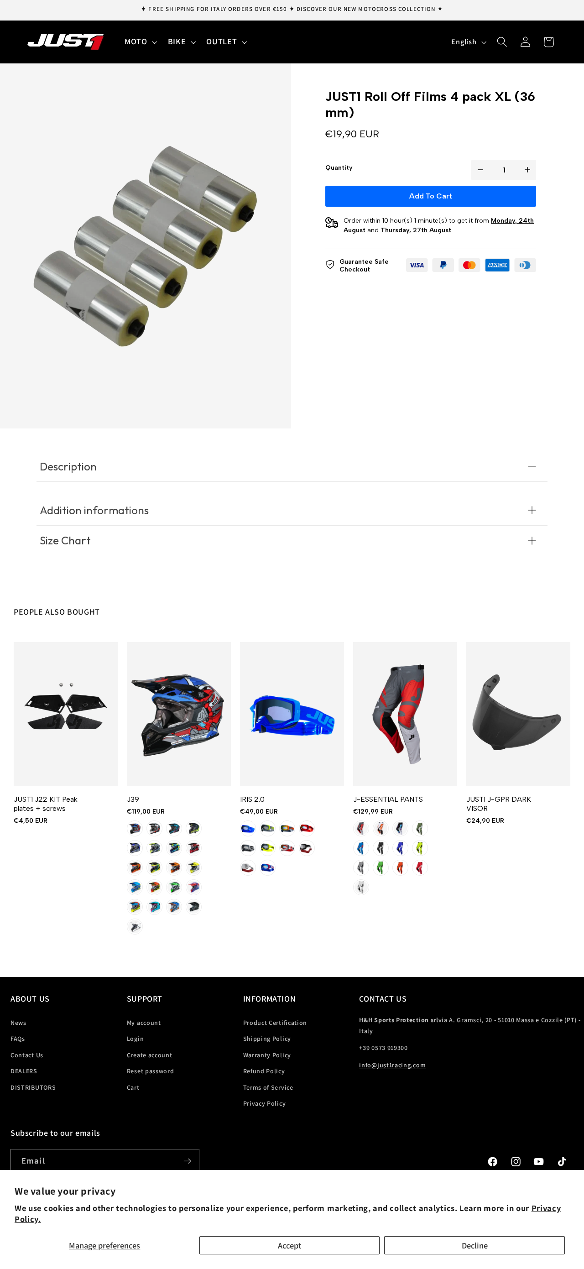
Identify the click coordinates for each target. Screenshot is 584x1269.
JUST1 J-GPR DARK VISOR (498, 804)
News (18, 1022)
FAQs (17, 1038)
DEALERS (23, 1071)
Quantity (339, 168)
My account (144, 1022)
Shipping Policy (267, 1038)
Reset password (150, 1071)
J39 (133, 799)
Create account (149, 1054)
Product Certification (275, 1022)
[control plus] (529, 170)
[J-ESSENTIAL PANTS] (405, 713)
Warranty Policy (267, 1054)
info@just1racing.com (392, 1065)
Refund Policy (264, 1071)
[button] (140, 42)
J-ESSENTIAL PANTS (388, 799)
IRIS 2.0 (252, 799)
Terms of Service (268, 1087)
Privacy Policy (264, 1103)
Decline (475, 1245)
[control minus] (478, 170)
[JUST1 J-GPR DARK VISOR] (518, 713)
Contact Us (26, 1054)
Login (135, 1038)
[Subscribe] (187, 1161)
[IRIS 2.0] (292, 713)
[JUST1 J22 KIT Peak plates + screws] (66, 713)
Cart (133, 1087)
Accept (289, 1245)
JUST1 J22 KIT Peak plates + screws (46, 804)
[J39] (179, 713)
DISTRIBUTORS (33, 1087)
